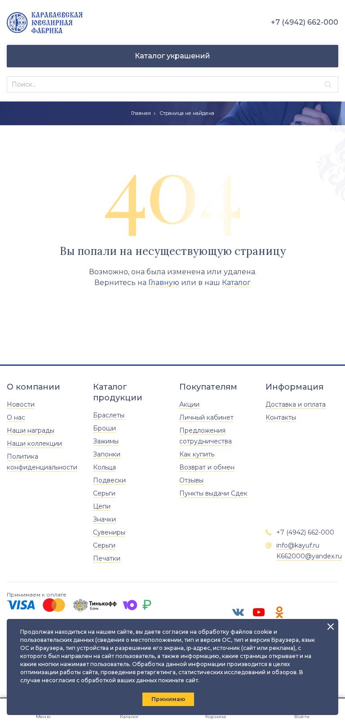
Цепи (102, 506)
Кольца (104, 467)
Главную (163, 282)
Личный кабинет (206, 417)
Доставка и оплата (295, 404)
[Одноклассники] (279, 612)
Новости (21, 404)
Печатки (106, 558)
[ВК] (238, 612)
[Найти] (328, 84)
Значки (104, 519)
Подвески (109, 480)
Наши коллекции (34, 443)
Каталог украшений (172, 56)
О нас (16, 417)
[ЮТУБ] (259, 612)
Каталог (236, 282)
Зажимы (106, 441)
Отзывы (191, 480)
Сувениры (109, 532)
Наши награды (30, 430)
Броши (104, 428)
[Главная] (45, 22)
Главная (141, 113)
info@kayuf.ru (297, 545)
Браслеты (108, 415)
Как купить (196, 454)
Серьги (104, 493)
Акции (189, 404)
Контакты (280, 417)
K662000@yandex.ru (309, 556)
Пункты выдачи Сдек (213, 493)
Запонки (106, 454)
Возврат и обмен (206, 467)
